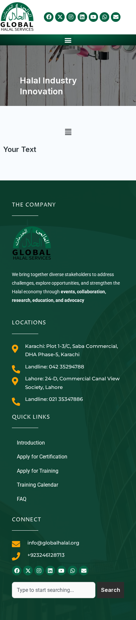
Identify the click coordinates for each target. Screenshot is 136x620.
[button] (68, 39)
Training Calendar (37, 485)
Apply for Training (37, 471)
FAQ (21, 499)
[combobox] (53, 590)
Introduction (31, 443)
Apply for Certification (42, 456)
